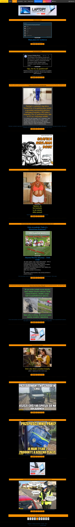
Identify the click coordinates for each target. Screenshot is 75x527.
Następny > (38, 515)
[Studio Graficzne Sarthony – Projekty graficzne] (37, 149)
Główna (14, 1)
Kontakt (42, 523)
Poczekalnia (20, 1)
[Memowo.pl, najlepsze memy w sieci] (4, 1)
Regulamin (30, 523)
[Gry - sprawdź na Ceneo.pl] (37, 334)
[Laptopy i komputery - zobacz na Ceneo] (37, 10)
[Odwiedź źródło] (41, 44)
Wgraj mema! (30, 1)
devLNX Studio (43, 525)
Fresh (10, 1)
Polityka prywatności (36, 523)
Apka (25, 1)
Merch (54, 1)
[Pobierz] (43, 44)
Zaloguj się (71, 1)
